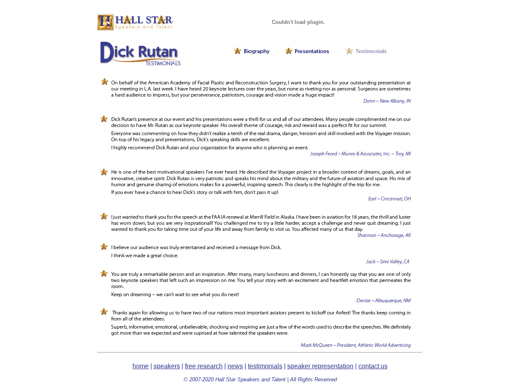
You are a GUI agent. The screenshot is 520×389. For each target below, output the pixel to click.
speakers (167, 366)
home (140, 366)
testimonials (265, 366)
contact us (373, 366)
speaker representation (320, 366)
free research (204, 366)
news (235, 366)
